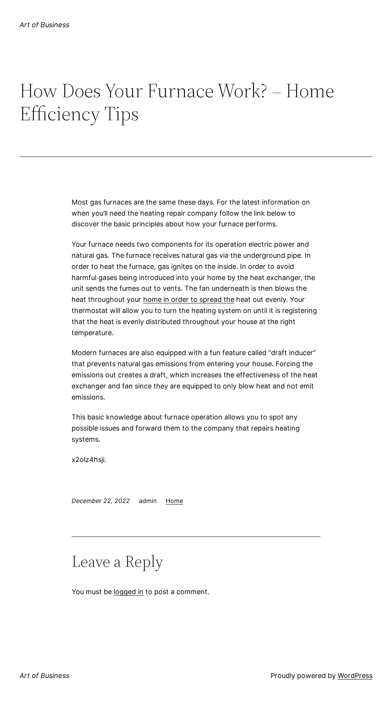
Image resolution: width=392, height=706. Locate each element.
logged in (129, 592)
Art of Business (44, 25)
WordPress (355, 676)
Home (174, 501)
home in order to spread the (188, 299)
